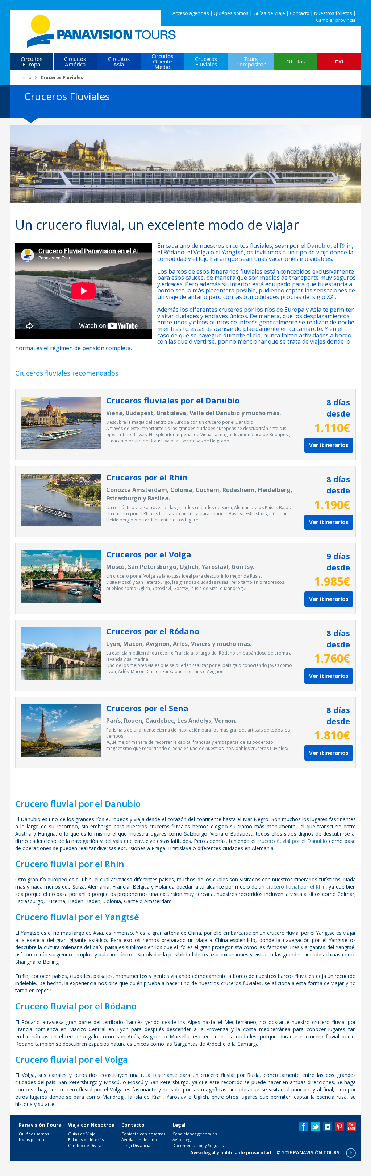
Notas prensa (31, 1139)
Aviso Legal (183, 1139)
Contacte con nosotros (143, 1133)
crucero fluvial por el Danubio (292, 840)
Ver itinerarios (329, 444)
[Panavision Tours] (102, 29)
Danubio (318, 246)
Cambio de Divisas (85, 1145)
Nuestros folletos (333, 13)
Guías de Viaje (269, 13)
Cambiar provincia (336, 20)
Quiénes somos (231, 13)
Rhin (345, 246)
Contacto (299, 13)
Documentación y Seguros (198, 1145)
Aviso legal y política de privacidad (230, 1152)
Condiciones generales (194, 1133)
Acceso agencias (190, 13)
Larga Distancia (135, 1145)
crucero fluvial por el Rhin (296, 886)
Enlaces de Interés (86, 1139)
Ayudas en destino (139, 1139)
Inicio (26, 77)
